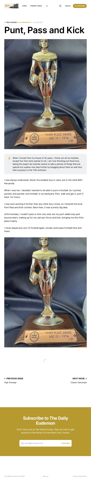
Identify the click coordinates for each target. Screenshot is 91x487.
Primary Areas (36, 6)
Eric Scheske (12, 22)
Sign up (45, 476)
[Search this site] (60, 6)
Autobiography (25, 22)
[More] (47, 6)
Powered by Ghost (80, 476)
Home (24, 6)
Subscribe (81, 6)
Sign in (68, 6)
